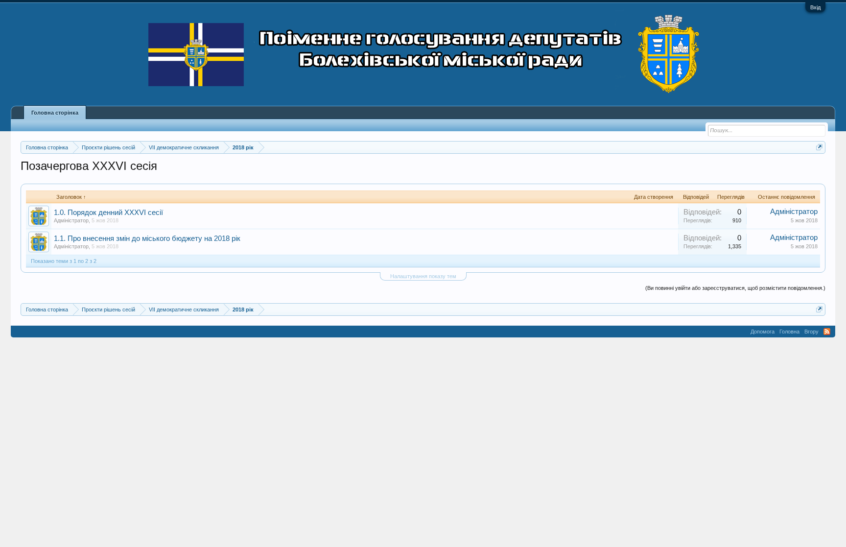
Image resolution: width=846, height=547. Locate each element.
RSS (826, 331)
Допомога (763, 331)
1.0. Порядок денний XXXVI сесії (108, 212)
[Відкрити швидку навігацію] (819, 147)
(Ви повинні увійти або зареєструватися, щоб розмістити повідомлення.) (735, 288)
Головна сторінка (54, 113)
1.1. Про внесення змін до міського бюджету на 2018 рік (147, 238)
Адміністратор (71, 220)
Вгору (811, 331)
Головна (789, 331)
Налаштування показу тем (423, 276)
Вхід (815, 7)
